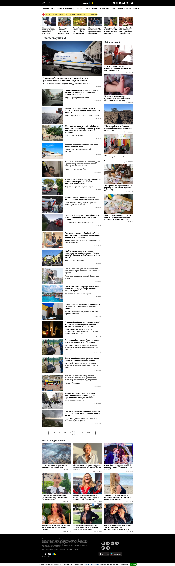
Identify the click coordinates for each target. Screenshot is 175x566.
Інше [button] (135, 8)
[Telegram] (114, 3)
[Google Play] (116, 554)
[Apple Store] (104, 554)
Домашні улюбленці (65, 8)
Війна (94, 8)
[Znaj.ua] (87, 3)
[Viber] (117, 3)
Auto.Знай (79, 8)
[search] (132, 3)
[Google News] (117, 543)
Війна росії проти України (55, 14)
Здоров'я (121, 8)
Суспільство (104, 8)
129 (82, 433)
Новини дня (92, 14)
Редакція (69, 549)
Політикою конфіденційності (91, 564)
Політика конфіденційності (50, 549)
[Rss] (120, 3)
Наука (128, 8)
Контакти (76, 549)
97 (65, 433)
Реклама (62, 549)
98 (70, 433)
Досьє (53, 8)
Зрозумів (133, 564)
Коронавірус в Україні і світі (76, 14)
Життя (87, 8)
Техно (113, 8)
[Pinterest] (127, 3)
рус (49, 3)
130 (88, 433)
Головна (45, 8)
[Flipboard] (123, 3)
